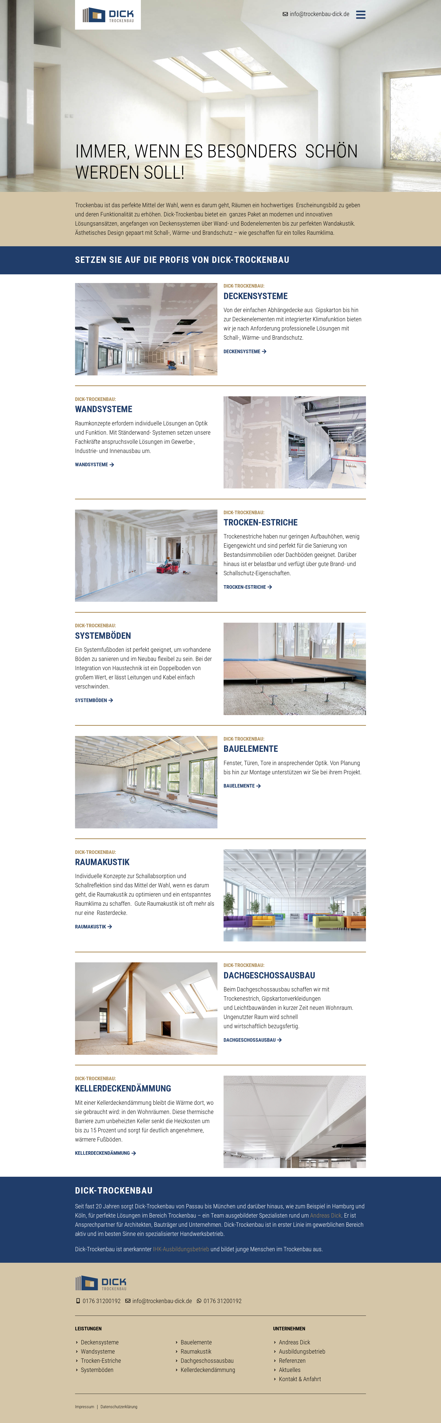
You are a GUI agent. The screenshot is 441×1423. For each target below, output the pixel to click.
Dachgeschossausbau (269, 975)
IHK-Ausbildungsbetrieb (181, 1249)
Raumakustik (102, 862)
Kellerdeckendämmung (123, 1088)
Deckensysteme (256, 296)
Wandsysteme (103, 409)
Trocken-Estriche (261, 522)
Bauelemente (251, 749)
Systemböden (103, 636)
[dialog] (361, 14)
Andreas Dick (325, 1215)
